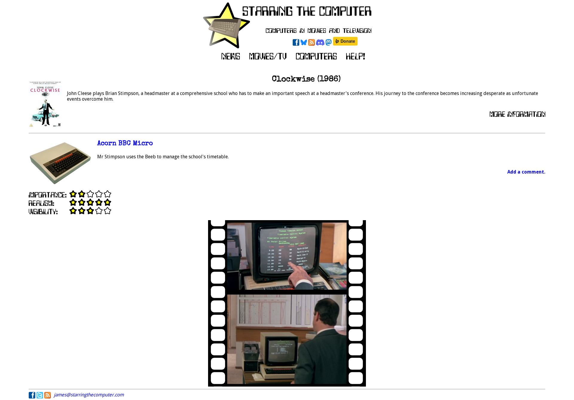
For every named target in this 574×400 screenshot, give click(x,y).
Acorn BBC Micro (125, 143)
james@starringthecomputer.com (89, 395)
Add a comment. (526, 172)
